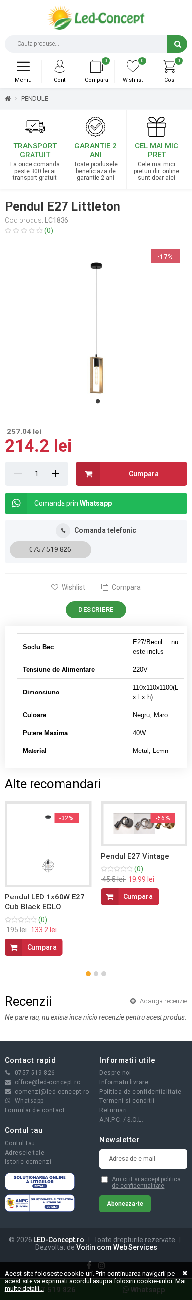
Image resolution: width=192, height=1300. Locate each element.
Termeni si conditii (127, 1101)
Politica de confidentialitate (140, 1091)
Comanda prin (73, 503)
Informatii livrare (123, 1082)
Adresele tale (25, 1152)
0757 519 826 (50, 549)
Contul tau (20, 1143)
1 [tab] (98, 401)
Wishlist (72, 587)
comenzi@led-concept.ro (52, 1091)
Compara (125, 587)
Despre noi (115, 1072)
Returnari (113, 1110)
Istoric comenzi (28, 1161)
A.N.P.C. (110, 1119)
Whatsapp (29, 1101)
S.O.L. (135, 1119)
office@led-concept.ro (48, 1082)
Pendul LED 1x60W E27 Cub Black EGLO (45, 902)
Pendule (34, 98)
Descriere (96, 609)
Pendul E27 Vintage (135, 856)
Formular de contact (35, 1110)
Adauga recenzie (162, 1001)
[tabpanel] (96, 328)
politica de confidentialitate (146, 1182)
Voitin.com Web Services (116, 1247)
